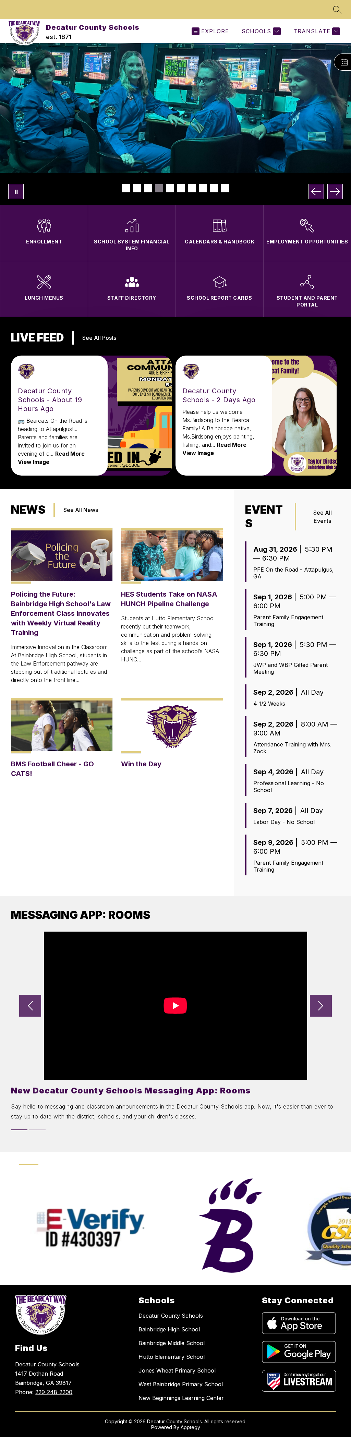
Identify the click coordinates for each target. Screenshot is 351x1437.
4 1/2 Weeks (269, 703)
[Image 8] (203, 188)
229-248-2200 (53, 1392)
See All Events (322, 516)
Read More (70, 453)
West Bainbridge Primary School (180, 1384)
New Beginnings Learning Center (181, 1397)
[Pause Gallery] (16, 191)
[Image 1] (126, 188)
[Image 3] (148, 188)
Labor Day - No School (284, 821)
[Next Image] (335, 191)
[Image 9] (214, 188)
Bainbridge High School (169, 1329)
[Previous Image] (316, 191)
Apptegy (190, 1427)
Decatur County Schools (170, 1315)
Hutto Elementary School (171, 1356)
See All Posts (99, 337)
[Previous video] (30, 1006)
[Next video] (321, 1006)
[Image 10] (225, 188)
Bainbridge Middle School (171, 1343)
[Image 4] (159, 188)
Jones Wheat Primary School (177, 1370)
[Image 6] (181, 188)
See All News (80, 509)
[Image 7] (192, 188)
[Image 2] (137, 188)
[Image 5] (170, 188)
